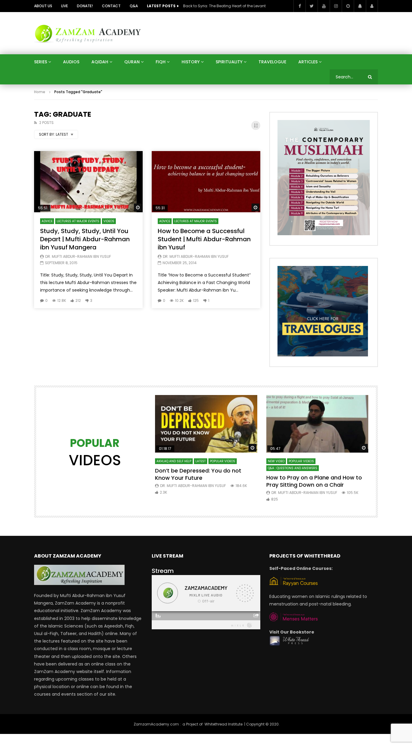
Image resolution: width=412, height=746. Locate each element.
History (191, 62)
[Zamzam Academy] (87, 33)
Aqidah (99, 62)
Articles (308, 62)
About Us (43, 5)
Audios (71, 62)
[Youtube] (324, 6)
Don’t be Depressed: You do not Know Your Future (198, 474)
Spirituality (229, 62)
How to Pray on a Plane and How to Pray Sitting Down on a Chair (314, 481)
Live (64, 5)
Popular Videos (222, 461)
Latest (200, 461)
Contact (111, 5)
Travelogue (272, 62)
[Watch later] (348, 6)
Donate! (85, 5)
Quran (132, 62)
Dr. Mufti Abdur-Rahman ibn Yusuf (78, 256)
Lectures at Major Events (78, 221)
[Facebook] (299, 6)
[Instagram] (336, 6)
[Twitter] (312, 6)
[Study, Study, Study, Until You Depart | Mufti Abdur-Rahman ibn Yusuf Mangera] (88, 181)
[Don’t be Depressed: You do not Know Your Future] (206, 424)
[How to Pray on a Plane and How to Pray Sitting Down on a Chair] (317, 424)
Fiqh (161, 62)
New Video (276, 461)
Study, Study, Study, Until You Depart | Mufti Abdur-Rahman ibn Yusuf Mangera (85, 239)
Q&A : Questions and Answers (292, 468)
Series (40, 62)
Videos (108, 221)
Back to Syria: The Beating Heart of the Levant (224, 5)
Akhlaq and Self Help (174, 461)
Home (39, 91)
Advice (47, 221)
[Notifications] (360, 6)
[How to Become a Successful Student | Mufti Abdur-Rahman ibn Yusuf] (206, 181)
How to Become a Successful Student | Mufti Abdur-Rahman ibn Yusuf (204, 239)
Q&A (134, 5)
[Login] (372, 6)
